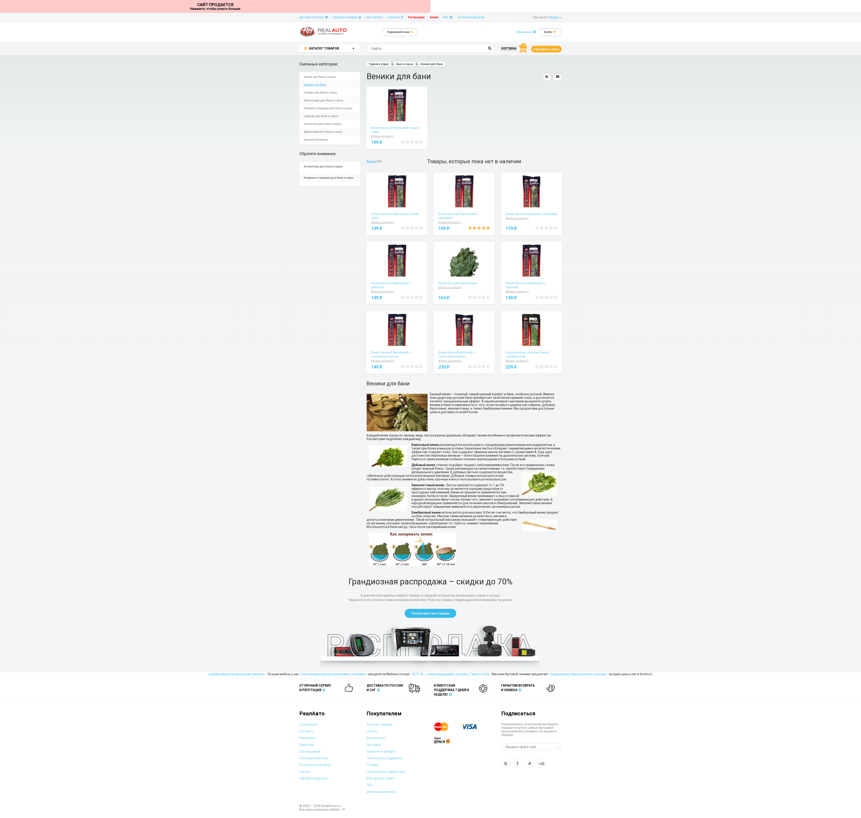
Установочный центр (470, 17)
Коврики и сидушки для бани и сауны (328, 108)
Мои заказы (525, 32)
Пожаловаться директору (386, 771)
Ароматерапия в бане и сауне (323, 131)
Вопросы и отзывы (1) (449, 222)
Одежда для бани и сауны (321, 116)
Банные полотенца (316, 139)
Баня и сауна (404, 64)
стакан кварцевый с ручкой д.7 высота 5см (457, 674)
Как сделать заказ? (381, 778)
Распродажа (416, 17)
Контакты (394, 17)
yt (541, 763)
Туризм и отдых (379, 64)
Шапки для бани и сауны (320, 76)
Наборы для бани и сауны (320, 92)
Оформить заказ (546, 49)
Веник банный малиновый (457, 283)
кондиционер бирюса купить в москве (578, 674)
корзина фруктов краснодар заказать (237, 674)
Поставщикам (309, 751)
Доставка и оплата (312, 17)
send (558, 747)
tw (529, 763)
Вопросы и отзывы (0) (382, 136)
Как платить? (374, 17)
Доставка (374, 744)
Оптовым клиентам (313, 758)
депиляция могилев (381, 792)
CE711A (417, 674)
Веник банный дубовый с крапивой (531, 214)
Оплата (372, 731)
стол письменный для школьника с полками (332, 674)
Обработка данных (313, 778)
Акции (434, 17)
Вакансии (306, 744)
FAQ (446, 17)
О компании (308, 724)
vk (505, 763)
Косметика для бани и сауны (322, 124)
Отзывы (372, 765)
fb (517, 763)
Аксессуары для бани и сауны (323, 100)
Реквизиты (307, 738)
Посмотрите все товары (430, 613)
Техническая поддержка (384, 758)
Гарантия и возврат (346, 17)
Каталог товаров (379, 724)
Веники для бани (315, 84)
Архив (371, 161)
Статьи (304, 771)
